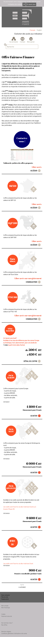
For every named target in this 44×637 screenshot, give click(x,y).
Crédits (3, 614)
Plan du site (4, 597)
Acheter (33, 415)
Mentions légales (6, 631)
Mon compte (4, 606)
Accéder (33, 170)
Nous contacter (5, 595)
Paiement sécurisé (6, 616)
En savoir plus (31, 4)
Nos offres (4, 625)
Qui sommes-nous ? (7, 623)
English (39, 30)
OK (24, 4)
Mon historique (5, 607)
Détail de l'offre (30, 361)
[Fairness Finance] (22, 17)
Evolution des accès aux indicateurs (27, 33)
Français (32, 30)
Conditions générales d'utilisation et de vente (14, 633)
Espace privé (5, 599)
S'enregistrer (31, 282)
